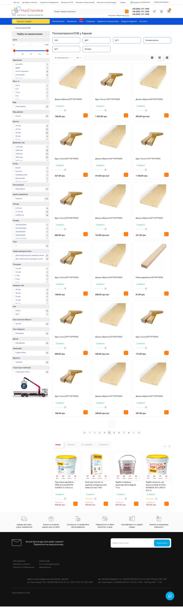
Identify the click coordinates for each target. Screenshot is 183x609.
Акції (81, 20)
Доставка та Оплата (29, 2)
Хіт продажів (86, 444)
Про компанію (19, 561)
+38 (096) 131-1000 (140, 11)
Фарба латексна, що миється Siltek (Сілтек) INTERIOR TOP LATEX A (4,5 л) (155, 486)
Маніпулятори (58, 21)
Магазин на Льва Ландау (106, 2)
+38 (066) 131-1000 (140, 8)
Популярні (103, 444)
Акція (58, 444)
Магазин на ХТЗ (67, 2)
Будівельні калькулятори (108, 21)
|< (85, 432)
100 (77, 58)
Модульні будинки (129, 21)
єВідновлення (45, 567)
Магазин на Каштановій (85, 2)
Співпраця (90, 21)
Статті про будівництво (49, 564)
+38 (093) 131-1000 (140, 14)
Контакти (143, 21)
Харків (122, 2)
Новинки (71, 444)
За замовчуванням (62, 58)
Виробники (72, 21)
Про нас (16, 2)
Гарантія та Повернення (49, 2)
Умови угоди (44, 561)
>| (139, 432)
